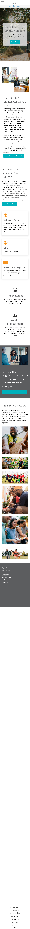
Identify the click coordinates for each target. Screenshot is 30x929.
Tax (15, 927)
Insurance (15, 925)
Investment (15, 924)
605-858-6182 (17, 907)
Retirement (15, 922)
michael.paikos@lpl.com (15, 916)
